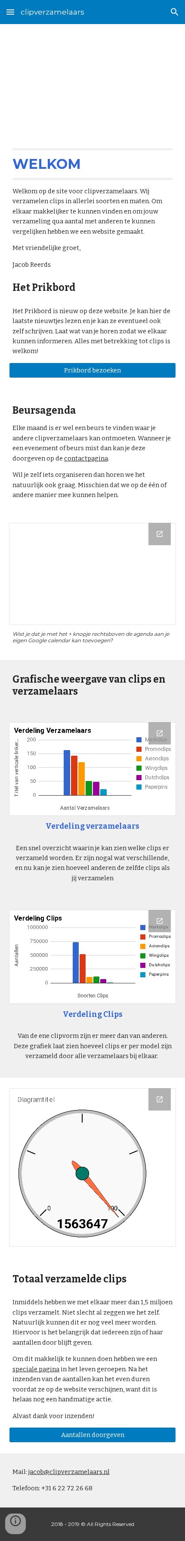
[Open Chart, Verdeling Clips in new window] (159, 921)
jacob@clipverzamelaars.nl (69, 1472)
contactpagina (86, 458)
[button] (10, 12)
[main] (92, 78)
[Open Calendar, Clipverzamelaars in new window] (159, 534)
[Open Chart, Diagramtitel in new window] (159, 1099)
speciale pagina (35, 1369)
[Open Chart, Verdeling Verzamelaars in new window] (159, 733)
